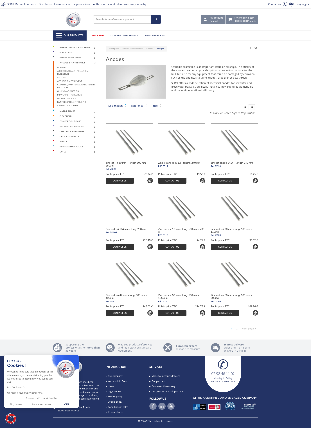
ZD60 (165, 301)
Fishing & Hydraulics (71, 146)
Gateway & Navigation (72, 126)
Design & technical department (168, 391)
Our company (115, 376)
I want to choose (41, 404)
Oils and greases (66, 98)
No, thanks (16, 404)
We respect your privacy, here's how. (24, 393)
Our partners (158, 381)
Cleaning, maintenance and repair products (76, 86)
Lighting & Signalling (72, 131)
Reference (137, 105)
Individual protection (69, 95)
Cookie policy (115, 401)
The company (154, 35)
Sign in (236, 113)
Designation (115, 105)
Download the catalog (163, 386)
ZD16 (165, 235)
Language (301, 4)
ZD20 (218, 235)
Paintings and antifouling (71, 102)
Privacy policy (115, 396)
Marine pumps (67, 111)
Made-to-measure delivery (166, 376)
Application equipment (69, 81)
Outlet (63, 151)
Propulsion (66, 52)
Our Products (74, 35)
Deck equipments (69, 136)
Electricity (66, 116)
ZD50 (218, 301)
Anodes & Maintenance (72, 62)
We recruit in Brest (117, 381)
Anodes (61, 77)
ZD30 (113, 169)
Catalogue (97, 35)
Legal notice (114, 391)
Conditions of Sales (118, 407)
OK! (66, 404)
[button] (10, 418)
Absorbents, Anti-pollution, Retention (73, 72)
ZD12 (165, 166)
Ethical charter (116, 412)
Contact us (274, 4)
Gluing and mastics (68, 91)
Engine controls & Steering (75, 47)
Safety (63, 141)
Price (155, 105)
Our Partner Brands (125, 35)
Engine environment (71, 57)
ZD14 (218, 166)
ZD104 (113, 232)
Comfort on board (71, 121)
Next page (249, 328)
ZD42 (113, 301)
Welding (61, 67)
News (111, 386)
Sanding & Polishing (68, 106)
